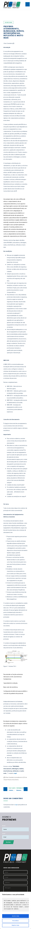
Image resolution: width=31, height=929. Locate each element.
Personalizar (15, 921)
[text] (15, 905)
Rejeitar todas (15, 925)
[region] (15, 910)
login (16, 805)
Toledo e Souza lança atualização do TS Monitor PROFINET (12, 789)
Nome (4, 826)
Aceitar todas (15, 916)
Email (3, 834)
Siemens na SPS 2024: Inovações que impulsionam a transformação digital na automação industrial (22, 789)
